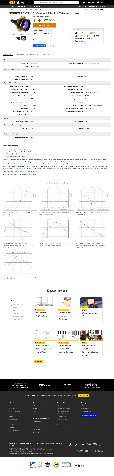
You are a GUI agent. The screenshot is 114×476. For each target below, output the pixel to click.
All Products (12, 9)
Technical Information (33, 54)
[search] (56, 2)
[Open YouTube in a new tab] (83, 445)
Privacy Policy (13, 448)
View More (38, 361)
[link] (101, 1)
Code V (91, 38)
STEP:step (95, 33)
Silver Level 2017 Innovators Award (26, 171)
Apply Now (88, 415)
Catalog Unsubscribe (86, 411)
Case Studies (12, 422)
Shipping (35, 405)
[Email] (99, 9)
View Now (44, 317)
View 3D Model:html (82, 33)
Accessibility (39, 448)
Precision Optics (37, 421)
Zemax (97, 35)
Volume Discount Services (63, 411)
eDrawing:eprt (81, 38)
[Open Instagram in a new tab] (95, 445)
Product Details (19, 54)
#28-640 (87, 63)
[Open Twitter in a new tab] (77, 445)
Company (37, 6)
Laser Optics (36, 426)
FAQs (34, 411)
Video (15, 307)
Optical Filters (36, 424)
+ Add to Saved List (39, 45)
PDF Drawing (80, 35)
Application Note (18, 305)
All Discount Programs (62, 405)
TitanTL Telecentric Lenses (42, 9)
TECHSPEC (12, 427)
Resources (46, 54)
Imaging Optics (37, 429)
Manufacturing (21, 6)
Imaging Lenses (20, 9)
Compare (53, 46)
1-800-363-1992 (93, 6)
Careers (11, 416)
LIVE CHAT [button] (46, 385)
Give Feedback (36, 414)
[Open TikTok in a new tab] (101, 445)
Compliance (12, 424)
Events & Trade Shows (14, 411)
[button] (94, 6)
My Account (89, 3)
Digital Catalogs (85, 408)
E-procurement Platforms (63, 424)
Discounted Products (62, 419)
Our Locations (12, 414)
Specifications (8, 54)
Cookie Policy (20, 448)
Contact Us (102, 6)
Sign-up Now (84, 395)
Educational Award (61, 416)
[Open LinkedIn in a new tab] (89, 445)
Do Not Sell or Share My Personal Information (42, 449)
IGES (89, 35)
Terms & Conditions (30, 448)
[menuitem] (13, 6)
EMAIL (70, 384)
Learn (30, 6)
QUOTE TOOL (91, 385)
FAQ (14, 310)
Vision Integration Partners (63, 408)
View (32, 137)
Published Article (18, 316)
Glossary (16, 313)
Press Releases (13, 419)
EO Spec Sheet (81, 41)
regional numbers (23, 387)
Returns (35, 408)
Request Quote (46, 36)
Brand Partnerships (14, 430)
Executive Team (13, 408)
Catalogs (84, 405)
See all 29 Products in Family (90, 9)
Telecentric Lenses (30, 9)
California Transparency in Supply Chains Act (20, 451)
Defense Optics (36, 432)
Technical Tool (17, 319)
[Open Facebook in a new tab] (70, 445)
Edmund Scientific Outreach (63, 422)
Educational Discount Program (64, 414)
